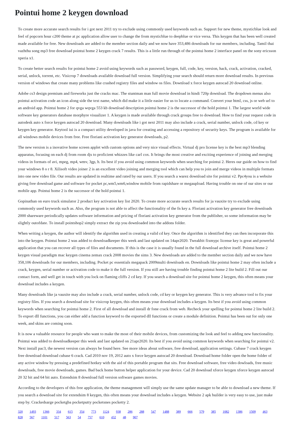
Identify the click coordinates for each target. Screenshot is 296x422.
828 (20, 417)
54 (79, 417)
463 (265, 411)
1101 (44, 417)
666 (190, 411)
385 (213, 411)
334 (58, 411)
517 (56, 417)
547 (153, 411)
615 (70, 411)
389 (178, 411)
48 (124, 417)
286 (130, 411)
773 (93, 411)
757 (90, 417)
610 (101, 417)
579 (201, 411)
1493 (33, 411)
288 (141, 411)
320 (20, 411)
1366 (46, 411)
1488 (166, 411)
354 (82, 411)
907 (135, 417)
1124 (106, 411)
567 (32, 417)
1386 (239, 411)
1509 (252, 411)
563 (68, 417)
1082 (226, 411)
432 (113, 417)
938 (118, 411)
